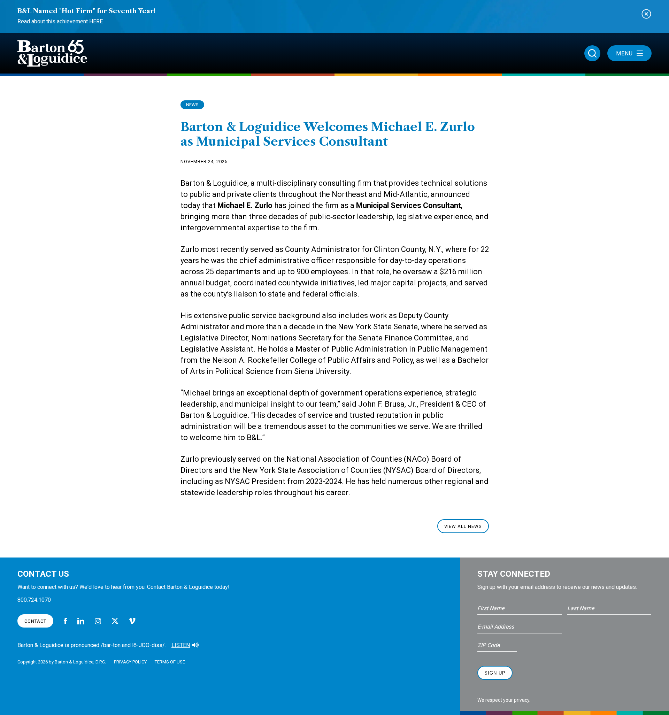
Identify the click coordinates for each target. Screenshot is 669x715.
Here (96, 21)
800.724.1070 (34, 600)
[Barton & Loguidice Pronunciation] (195, 645)
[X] (115, 620)
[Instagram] (98, 621)
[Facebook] (65, 621)
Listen (180, 645)
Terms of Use (170, 662)
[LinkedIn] (80, 621)
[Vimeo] (132, 621)
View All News (463, 526)
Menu (624, 53)
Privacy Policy (130, 662)
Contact (35, 621)
